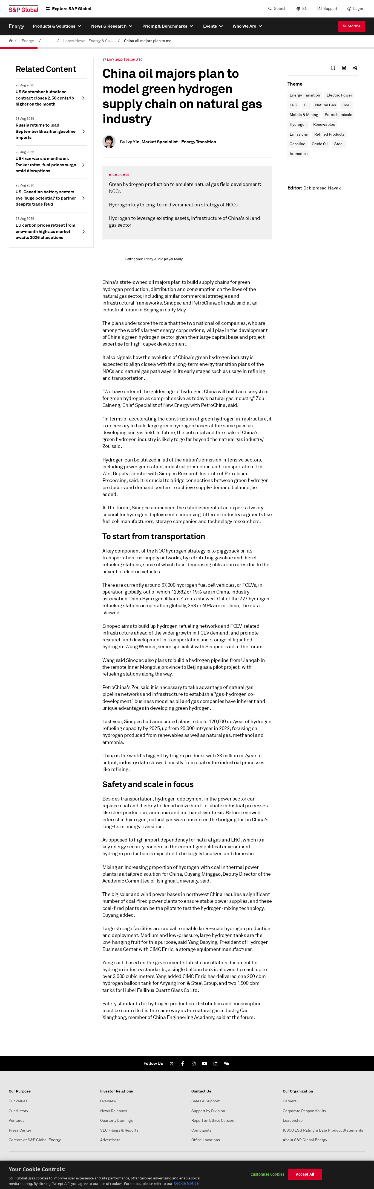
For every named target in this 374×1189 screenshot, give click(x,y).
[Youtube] (204, 1063)
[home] (11, 41)
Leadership (293, 1120)
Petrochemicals (338, 114)
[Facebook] (182, 1063)
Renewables (324, 124)
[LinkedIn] (215, 1063)
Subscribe (352, 26)
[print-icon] (344, 68)
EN (304, 8)
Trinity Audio (153, 259)
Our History (18, 1111)
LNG (293, 105)
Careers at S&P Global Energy (35, 1140)
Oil (306, 105)
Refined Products (329, 134)
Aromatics (298, 153)
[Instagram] (193, 1063)
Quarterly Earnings (116, 1120)
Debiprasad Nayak (322, 188)
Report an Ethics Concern (213, 1120)
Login (358, 8)
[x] (171, 1063)
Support (330, 8)
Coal (346, 105)
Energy (28, 41)
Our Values (18, 1101)
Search (280, 8)
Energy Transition (305, 95)
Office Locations (205, 1140)
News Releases (113, 1111)
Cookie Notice (186, 1183)
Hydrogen (298, 124)
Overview (108, 1101)
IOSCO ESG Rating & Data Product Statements (323, 1130)
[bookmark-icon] (333, 68)
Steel (339, 144)
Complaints (201, 1130)
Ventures (16, 1120)
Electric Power (339, 95)
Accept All (305, 1174)
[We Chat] (226, 1063)
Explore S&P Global (71, 8)
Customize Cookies (267, 1174)
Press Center (20, 1130)
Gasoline (297, 144)
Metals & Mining (304, 114)
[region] (187, 1175)
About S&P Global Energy (305, 1140)
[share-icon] (355, 68)
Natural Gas (325, 105)
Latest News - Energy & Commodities (89, 41)
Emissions (299, 134)
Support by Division (208, 1111)
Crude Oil (320, 144)
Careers (290, 1101)
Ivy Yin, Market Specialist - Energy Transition (171, 142)
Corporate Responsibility (304, 1111)
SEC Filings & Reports (119, 1130)
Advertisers (110, 1140)
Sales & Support (205, 1101)
